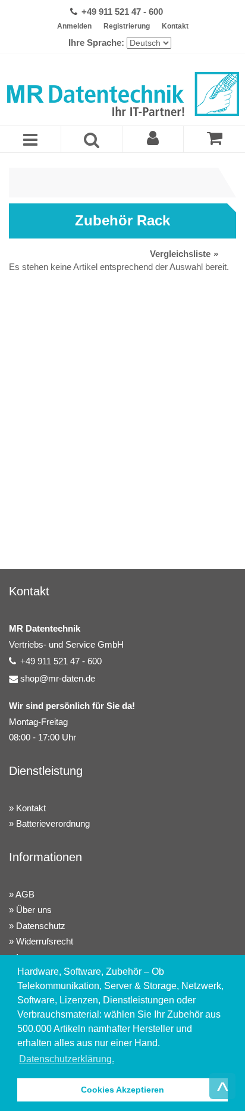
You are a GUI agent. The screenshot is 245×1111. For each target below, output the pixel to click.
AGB (24, 894)
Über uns (34, 910)
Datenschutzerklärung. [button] (66, 1059)
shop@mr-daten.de (57, 678)
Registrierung (126, 26)
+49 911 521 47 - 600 (122, 12)
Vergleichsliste (180, 254)
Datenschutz (40, 926)
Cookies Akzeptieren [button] (122, 1089)
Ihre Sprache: (96, 42)
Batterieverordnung (53, 823)
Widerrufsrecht (44, 941)
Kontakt (175, 26)
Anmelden (74, 26)
